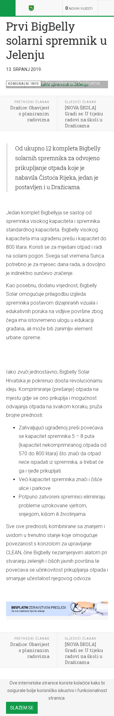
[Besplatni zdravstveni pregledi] (57, 609)
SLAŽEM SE (22, 707)
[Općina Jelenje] (32, 8)
